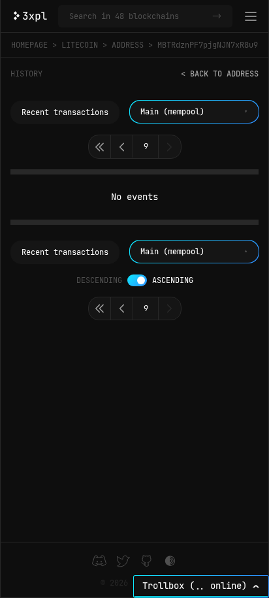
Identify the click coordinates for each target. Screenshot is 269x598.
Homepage (29, 45)
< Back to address (220, 74)
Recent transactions (65, 112)
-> (216, 16)
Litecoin (79, 45)
